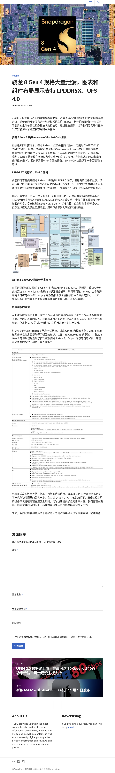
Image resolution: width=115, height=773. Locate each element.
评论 (15, 549)
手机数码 (15, 76)
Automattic (54, 769)
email (71, 727)
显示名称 (17, 594)
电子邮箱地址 (19, 608)
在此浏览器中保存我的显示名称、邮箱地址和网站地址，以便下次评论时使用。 (54, 637)
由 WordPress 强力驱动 (22, 769)
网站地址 (16, 622)
